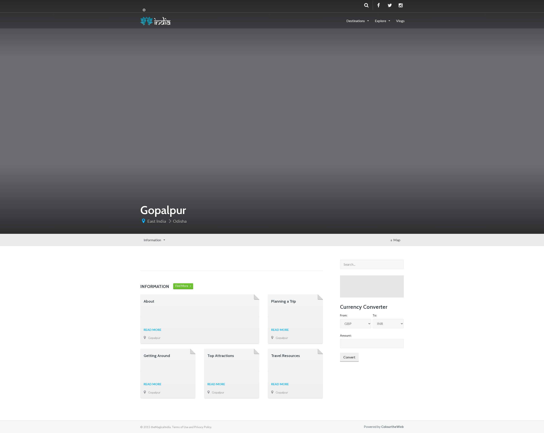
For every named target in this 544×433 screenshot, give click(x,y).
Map (396, 240)
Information (153, 240)
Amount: (346, 335)
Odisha (180, 221)
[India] (155, 20)
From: (343, 315)
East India (156, 221)
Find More (182, 286)
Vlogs (400, 21)
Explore (381, 21)
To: (375, 315)
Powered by (384, 427)
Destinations (356, 21)
